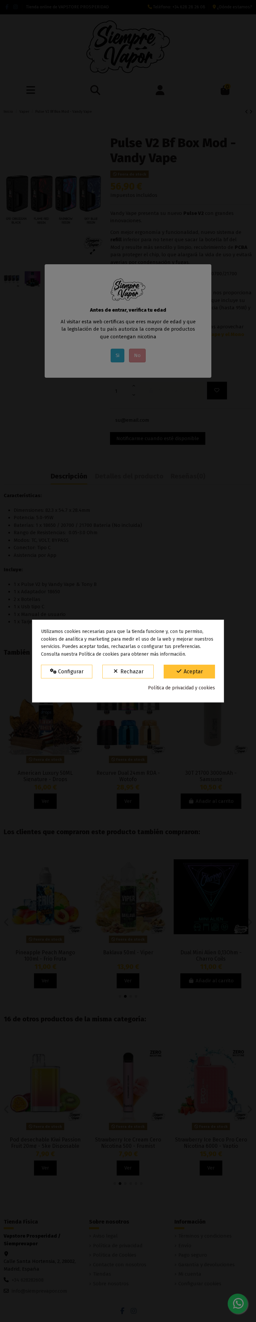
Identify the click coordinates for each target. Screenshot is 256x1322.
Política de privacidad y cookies (181, 688)
